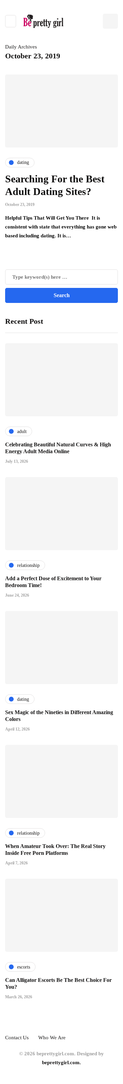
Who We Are (52, 1037)
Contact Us (17, 1037)
